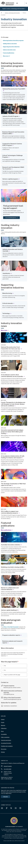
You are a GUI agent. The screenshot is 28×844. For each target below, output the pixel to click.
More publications (6, 530)
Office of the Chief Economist (10, 627)
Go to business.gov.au (12, 217)
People (2, 722)
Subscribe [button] (5, 796)
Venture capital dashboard (9, 610)
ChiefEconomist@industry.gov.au (12, 699)
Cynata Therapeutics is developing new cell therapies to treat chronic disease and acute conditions (13, 404)
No (5, 670)
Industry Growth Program (10, 116)
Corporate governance (6, 740)
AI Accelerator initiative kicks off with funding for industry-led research (12, 457)
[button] (17, 3)
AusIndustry (6, 273)
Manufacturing (7, 293)
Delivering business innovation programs (13, 40)
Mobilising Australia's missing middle (12, 567)
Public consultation (5, 737)
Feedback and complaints (7, 746)
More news (4, 330)
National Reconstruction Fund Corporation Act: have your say (10, 348)
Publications (3, 728)
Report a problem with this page (12, 674)
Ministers (3, 725)
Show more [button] (6, 56)
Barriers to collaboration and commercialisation (10, 588)
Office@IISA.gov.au (9, 694)
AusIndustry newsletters (10, 706)
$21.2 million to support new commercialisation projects (9, 512)
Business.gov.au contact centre (13, 687)
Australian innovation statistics (10, 545)
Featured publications (8, 53)
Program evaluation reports (11, 635)
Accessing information (6, 743)
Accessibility (4, 734)
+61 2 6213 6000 (7, 769)
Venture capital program (10, 179)
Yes (5, 665)
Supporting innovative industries (11, 46)
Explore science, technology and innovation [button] (13, 8)
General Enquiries (8, 766)
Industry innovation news (9, 49)
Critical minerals (7, 303)
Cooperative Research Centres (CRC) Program (12, 144)
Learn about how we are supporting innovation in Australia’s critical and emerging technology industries (13, 654)
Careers (2, 719)
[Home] (7, 2)
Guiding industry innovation (10, 43)
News (2, 731)
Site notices (3, 749)
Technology (6, 313)
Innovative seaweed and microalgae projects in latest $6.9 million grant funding (12, 431)
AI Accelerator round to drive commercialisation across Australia (12, 375)
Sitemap (3, 752)
